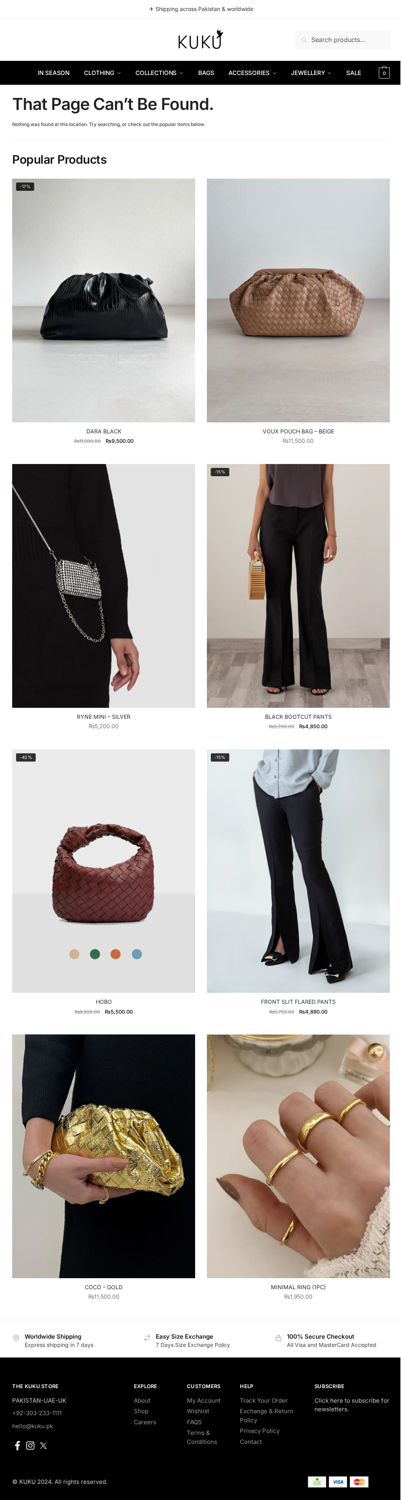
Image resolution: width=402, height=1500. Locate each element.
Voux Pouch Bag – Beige (298, 431)
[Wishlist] (183, 190)
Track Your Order (264, 1400)
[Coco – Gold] (103, 1156)
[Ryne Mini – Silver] (103, 586)
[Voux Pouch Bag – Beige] (298, 300)
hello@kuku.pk (32, 1426)
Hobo (104, 1001)
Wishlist (198, 1411)
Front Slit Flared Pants (298, 1001)
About (142, 1400)
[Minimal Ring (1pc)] (298, 1156)
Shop (141, 1411)
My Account (204, 1400)
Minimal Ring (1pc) (298, 1287)
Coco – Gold (103, 1287)
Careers (145, 1422)
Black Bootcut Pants (298, 716)
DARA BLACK (103, 431)
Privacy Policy (260, 1430)
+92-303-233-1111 (37, 1413)
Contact (251, 1441)
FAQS (194, 1422)
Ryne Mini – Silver (103, 716)
